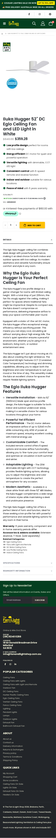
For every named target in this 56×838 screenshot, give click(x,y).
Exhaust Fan (8, 722)
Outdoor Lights (10, 719)
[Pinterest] (50, 14)
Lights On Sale (10, 787)
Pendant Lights (10, 712)
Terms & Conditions (12, 756)
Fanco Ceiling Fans (12, 705)
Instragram (10, 664)
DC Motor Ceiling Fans (16, 547)
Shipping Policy (10, 760)
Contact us (8, 742)
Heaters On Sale (11, 794)
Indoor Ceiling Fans (15, 552)
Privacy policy (9, 753)
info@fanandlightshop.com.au (22, 654)
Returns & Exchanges (13, 749)
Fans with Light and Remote (19, 544)
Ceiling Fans (9, 677)
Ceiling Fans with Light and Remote (20, 684)
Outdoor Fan (9, 687)
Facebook (5, 664)
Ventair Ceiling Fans (12, 701)
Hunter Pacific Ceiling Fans (16, 694)
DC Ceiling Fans (10, 691)
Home (2, 33)
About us (7, 739)
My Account (8, 773)
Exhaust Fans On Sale (13, 791)
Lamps (6, 715)
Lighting (6, 708)
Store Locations (10, 780)
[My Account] (42, 23)
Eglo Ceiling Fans (14, 542)
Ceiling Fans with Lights (14, 680)
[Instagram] (40, 14)
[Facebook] (29, 14)
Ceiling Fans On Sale (13, 784)
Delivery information (13, 746)
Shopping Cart (10, 776)
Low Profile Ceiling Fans (17, 550)
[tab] (28, 240)
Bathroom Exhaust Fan (14, 726)
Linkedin (15, 664)
